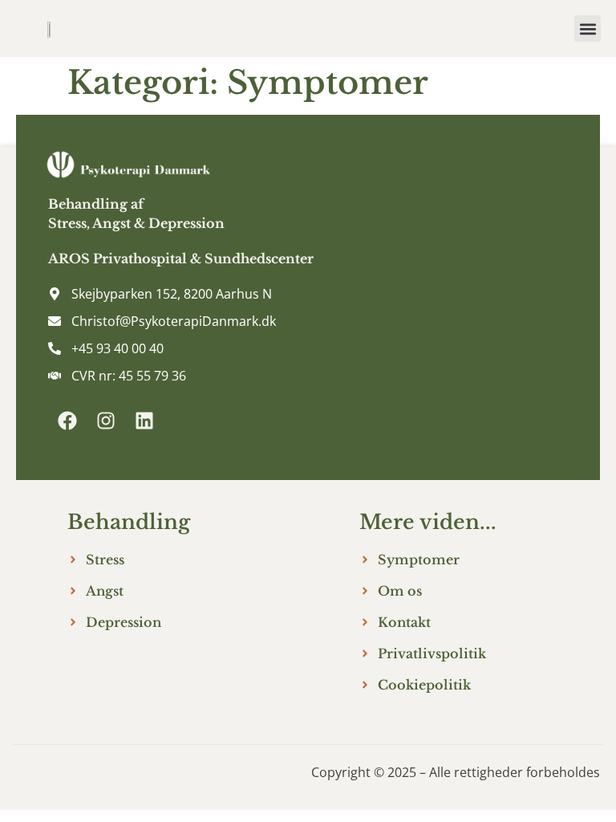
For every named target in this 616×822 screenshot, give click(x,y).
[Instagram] (106, 420)
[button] (587, 28)
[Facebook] (67, 420)
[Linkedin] (144, 420)
